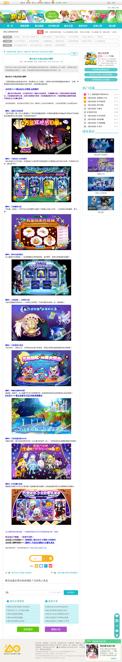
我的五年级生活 (60, 37)
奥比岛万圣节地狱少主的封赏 (19, 607)
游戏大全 (56, 629)
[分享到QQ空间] (41, 566)
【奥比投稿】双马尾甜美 (96, 101)
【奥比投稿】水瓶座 (94, 109)
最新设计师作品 (87, 41)
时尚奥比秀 (53, 25)
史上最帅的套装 (100, 41)
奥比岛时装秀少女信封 (16, 621)
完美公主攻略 (85, 32)
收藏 (117, 8)
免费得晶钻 (48, 45)
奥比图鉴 (39, 25)
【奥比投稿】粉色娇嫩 (95, 119)
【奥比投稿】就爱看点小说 (97, 98)
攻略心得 (97, 25)
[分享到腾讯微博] (46, 566)
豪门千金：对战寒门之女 (31, 37)
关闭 (119, 641)
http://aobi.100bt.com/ (38, 548)
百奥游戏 (6, 2)
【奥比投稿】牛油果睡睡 (96, 123)
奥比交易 (68, 25)
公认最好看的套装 (73, 41)
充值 (109, 8)
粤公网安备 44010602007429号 (68, 647)
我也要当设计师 (107, 646)
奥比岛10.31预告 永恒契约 (22, 573)
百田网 (15, 2)
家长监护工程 (62, 643)
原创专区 (83, 25)
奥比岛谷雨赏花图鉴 (15, 617)
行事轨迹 (99, 37)
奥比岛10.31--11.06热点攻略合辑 (20, 610)
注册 (113, 3)
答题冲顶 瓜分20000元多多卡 (57, 607)
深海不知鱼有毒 (47, 37)
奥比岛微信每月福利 (20, 45)
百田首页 (28, 629)
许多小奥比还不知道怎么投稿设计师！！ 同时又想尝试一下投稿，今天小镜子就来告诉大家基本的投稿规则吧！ (108, 652)
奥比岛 (17, 16)
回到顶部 (117, 635)
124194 (105, 56)
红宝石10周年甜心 (20, 41)
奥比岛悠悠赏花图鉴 (15, 614)
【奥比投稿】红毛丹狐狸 (96, 116)
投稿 (74, 54)
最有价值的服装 (34, 41)
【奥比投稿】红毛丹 (94, 126)
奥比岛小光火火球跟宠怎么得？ (58, 614)
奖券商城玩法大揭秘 (100, 80)
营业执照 (38, 647)
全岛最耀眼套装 (47, 41)
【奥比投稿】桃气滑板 (95, 105)
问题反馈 (117, 630)
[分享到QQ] (36, 566)
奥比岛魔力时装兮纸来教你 (68, 573)
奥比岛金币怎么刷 (36, 45)
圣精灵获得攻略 (55, 32)
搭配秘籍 (24, 25)
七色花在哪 (115, 32)
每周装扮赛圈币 (60, 45)
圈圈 (100, 56)
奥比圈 (112, 25)
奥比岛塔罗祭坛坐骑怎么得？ (57, 610)
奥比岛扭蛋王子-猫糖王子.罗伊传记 (58, 621)
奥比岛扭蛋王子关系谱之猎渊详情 (58, 617)
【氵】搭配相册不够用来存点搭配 (99, 94)
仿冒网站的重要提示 (100, 70)
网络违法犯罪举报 (45, 649)
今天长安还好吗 (74, 37)
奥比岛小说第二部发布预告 (100, 75)
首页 (10, 25)
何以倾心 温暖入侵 (88, 37)
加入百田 (53, 643)
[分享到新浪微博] (50, 566)
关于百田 (38, 643)
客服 (113, 8)
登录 (108, 3)
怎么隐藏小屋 (96, 32)
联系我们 (46, 643)
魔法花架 (106, 32)
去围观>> (113, 658)
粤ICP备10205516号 (49, 647)
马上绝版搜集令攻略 (70, 32)
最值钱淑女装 (60, 41)
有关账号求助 (92, 112)
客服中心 (78, 643)
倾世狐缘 (17, 37)
